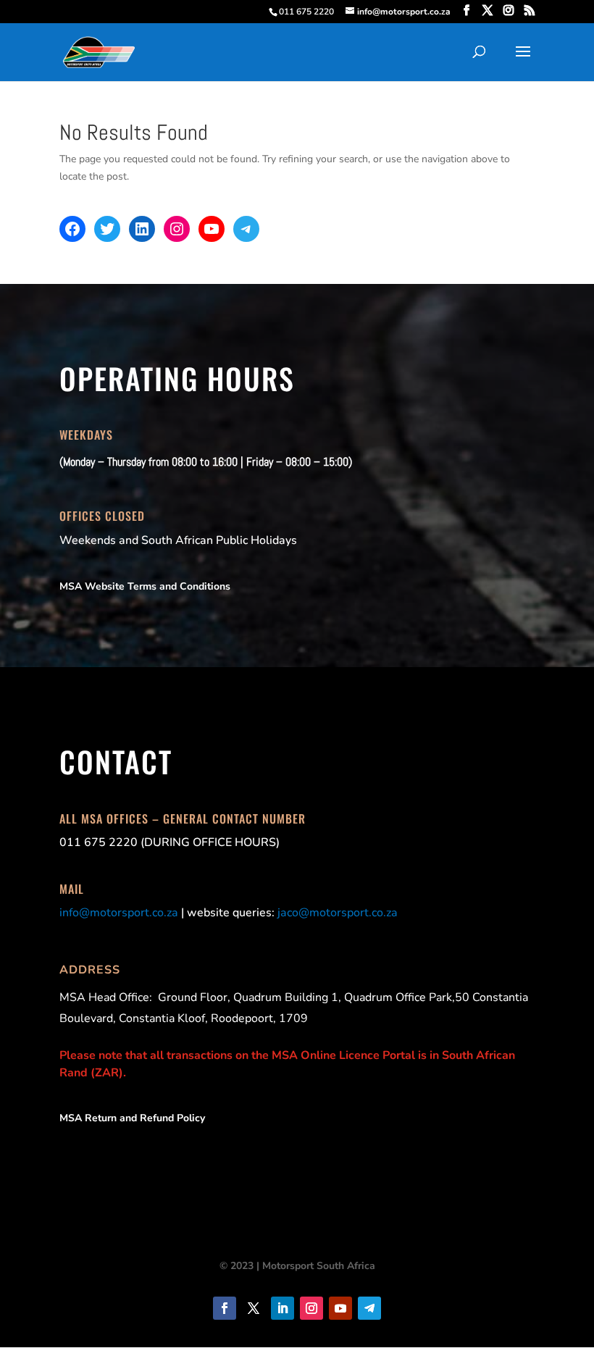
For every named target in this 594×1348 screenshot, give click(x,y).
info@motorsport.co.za (118, 913)
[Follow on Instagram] (311, 1308)
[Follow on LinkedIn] (282, 1308)
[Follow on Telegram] (369, 1308)
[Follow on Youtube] (340, 1308)
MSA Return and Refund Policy (132, 1118)
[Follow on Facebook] (224, 1308)
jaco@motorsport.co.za (337, 913)
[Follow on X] (253, 1308)
